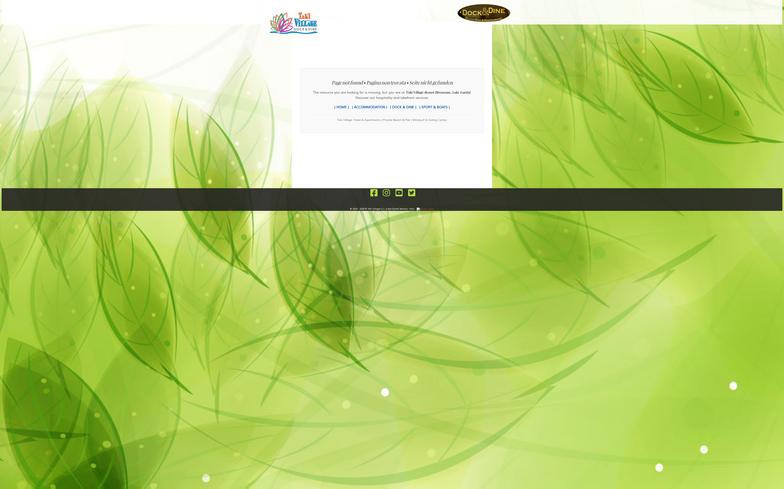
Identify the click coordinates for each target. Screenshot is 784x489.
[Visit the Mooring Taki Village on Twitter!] (411, 193)
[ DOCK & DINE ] (403, 107)
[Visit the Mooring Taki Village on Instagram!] (386, 193)
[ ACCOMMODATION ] (369, 107)
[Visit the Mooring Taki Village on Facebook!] (374, 193)
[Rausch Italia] (425, 208)
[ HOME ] (341, 107)
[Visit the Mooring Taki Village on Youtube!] (399, 193)
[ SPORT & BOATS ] (434, 107)
